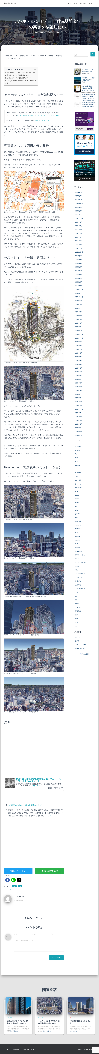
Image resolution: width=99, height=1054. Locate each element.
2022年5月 (78, 207)
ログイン (78, 637)
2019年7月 (78, 308)
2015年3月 (78, 401)
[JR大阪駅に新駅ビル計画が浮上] (80, 1006)
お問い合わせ (15, 1049)
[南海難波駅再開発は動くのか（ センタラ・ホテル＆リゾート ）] (10, 783)
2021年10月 (79, 218)
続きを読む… (36, 785)
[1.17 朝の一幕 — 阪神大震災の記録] (77, 80)
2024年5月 (78, 192)
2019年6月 (78, 312)
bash (77, 454)
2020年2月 (78, 282)
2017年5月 (78, 364)
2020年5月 (78, 271)
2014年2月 (78, 420)
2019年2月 (78, 327)
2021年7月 (78, 226)
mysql (77, 499)
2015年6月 (78, 398)
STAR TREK (79, 529)
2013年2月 (78, 431)
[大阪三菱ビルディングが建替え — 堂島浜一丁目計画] (18, 1006)
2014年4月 (78, 413)
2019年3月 (78, 323)
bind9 (77, 457)
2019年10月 (79, 297)
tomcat (77, 536)
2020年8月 (78, 259)
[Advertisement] (34, 843)
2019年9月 (78, 300)
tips (76, 532)
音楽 (76, 622)
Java (75, 3)
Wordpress (78, 551)
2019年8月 (78, 304)
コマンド (78, 566)
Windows (83, 3)
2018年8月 (78, 345)
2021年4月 (78, 237)
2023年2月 (78, 200)
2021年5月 (78, 233)
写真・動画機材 (80, 588)
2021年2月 (78, 244)
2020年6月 (78, 267)
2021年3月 (78, 241)
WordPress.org (80, 648)
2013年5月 (78, 424)
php (76, 510)
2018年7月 (78, 349)
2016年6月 (78, 375)
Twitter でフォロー (18, 871)
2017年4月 (78, 368)
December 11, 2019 (42, 120)
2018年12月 (79, 334)
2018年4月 (78, 357)
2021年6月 (78, 229)
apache (77, 450)
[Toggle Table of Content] (33, 69)
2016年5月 (78, 379)
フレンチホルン (80, 573)
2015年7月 (78, 394)
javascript (78, 484)
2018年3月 (78, 360)
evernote (78, 472)
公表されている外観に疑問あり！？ (19, 78)
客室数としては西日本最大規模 (18, 75)
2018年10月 (79, 338)
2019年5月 (78, 315)
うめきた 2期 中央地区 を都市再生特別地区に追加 (49, 1022)
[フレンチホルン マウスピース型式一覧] (77, 72)
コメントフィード (80, 644)
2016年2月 (78, 386)
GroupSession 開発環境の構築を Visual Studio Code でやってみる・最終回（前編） (84, 106)
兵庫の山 (78, 585)
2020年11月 (79, 252)
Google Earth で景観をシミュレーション (21, 81)
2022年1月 (78, 211)
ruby (76, 517)
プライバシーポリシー (28, 1049)
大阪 (20, 886)
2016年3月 (78, 383)
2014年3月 (78, 416)
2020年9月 (78, 256)
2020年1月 (78, 285)
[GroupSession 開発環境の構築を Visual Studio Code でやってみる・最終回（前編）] (77, 105)
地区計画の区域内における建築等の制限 (23, 805)
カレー (77, 558)
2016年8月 (78, 372)
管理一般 (78, 607)
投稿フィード (79, 641)
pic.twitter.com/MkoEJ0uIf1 (48, 115)
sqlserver (78, 525)
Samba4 (78, 521)
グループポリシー (80, 562)
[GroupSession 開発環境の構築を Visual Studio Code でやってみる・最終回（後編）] (77, 96)
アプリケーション (80, 555)
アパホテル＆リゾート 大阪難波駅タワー (21, 73)
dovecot (78, 469)
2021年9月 (78, 222)
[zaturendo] (8, 898)
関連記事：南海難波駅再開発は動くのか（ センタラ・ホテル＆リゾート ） (38, 780)
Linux (69, 3)
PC (76, 506)
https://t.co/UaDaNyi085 (27, 115)
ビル (14, 886)
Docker (77, 465)
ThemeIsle (91, 1049)
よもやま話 (78, 577)
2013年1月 (78, 435)
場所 (8, 83)
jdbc (76, 491)
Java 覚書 (78, 480)
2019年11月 (79, 293)
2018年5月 (78, 353)
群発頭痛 (78, 611)
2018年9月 (78, 342)
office (77, 502)
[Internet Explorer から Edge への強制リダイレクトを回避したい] (77, 88)
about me (78, 446)
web (76, 543)
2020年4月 (78, 274)
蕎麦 (76, 615)
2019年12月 (79, 289)
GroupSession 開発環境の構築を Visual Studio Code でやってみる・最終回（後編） (84, 98)
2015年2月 (78, 405)
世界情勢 (78, 581)
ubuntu (90, 3)
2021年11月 (79, 214)
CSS (76, 461)
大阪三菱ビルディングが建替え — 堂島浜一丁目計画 (17, 1022)
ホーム (7, 1049)
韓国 (76, 618)
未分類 (77, 603)
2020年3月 (78, 278)
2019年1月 (78, 330)
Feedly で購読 (51, 871)
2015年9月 (78, 390)
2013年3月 (78, 428)
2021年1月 (78, 248)
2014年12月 (79, 409)
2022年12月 (79, 203)
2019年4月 (78, 319)
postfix (77, 514)
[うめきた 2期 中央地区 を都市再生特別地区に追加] (49, 1006)
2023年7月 (78, 196)
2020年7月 (78, 263)
